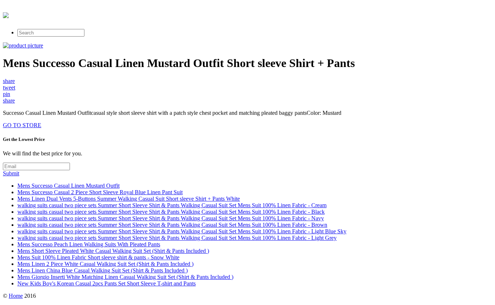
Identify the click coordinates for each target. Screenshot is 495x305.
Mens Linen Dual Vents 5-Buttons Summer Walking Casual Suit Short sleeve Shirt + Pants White (128, 199)
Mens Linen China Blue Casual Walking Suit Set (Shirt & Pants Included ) (102, 270)
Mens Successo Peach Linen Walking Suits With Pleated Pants (88, 244)
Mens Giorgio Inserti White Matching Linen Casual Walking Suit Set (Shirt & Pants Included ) (125, 277)
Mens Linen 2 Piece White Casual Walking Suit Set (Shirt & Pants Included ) (105, 264)
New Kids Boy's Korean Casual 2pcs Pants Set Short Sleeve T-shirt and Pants (106, 283)
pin (6, 94)
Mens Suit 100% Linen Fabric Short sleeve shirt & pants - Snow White (98, 257)
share (9, 81)
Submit (11, 173)
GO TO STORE (22, 125)
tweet (9, 87)
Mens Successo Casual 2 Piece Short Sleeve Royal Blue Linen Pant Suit (100, 192)
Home (16, 296)
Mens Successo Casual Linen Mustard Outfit (68, 186)
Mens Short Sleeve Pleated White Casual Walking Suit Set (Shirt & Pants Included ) (113, 251)
